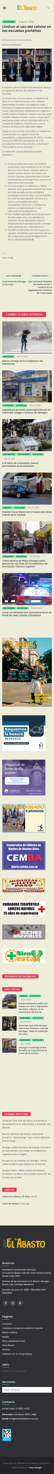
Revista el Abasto (11, 44)
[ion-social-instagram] (13, 1303)
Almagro (8, 405)
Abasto (7, 507)
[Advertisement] (27, 1083)
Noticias (9, 21)
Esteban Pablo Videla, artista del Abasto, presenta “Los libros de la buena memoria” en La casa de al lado (26, 1174)
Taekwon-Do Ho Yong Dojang (17, 1353)
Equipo (5, 1336)
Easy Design (35, 1467)
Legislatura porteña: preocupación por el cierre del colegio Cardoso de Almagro (26, 411)
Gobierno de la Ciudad (14, 1371)
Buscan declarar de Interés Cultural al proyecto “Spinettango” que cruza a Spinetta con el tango (26, 1137)
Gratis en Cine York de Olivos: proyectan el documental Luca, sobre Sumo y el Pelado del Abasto (26, 1124)
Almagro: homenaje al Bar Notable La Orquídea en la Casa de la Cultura (33, 1050)
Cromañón (24, 454)
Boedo (23, 996)
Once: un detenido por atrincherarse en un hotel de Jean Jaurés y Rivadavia (27, 614)
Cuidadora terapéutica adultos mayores (22, 1328)
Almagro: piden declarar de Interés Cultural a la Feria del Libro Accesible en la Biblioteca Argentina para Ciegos (26, 1151)
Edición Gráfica (9, 1332)
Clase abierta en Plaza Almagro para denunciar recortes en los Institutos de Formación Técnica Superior (24, 563)
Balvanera (9, 454)
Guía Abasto (8, 1345)
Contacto (7, 1323)
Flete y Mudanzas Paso (13, 1341)
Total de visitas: (10, 1203)
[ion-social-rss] (20, 1303)
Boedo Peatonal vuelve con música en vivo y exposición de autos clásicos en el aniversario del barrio (33, 1007)
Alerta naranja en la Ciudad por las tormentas (22, 362)
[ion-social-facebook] (6, 1303)
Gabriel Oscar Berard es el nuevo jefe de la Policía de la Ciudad (27, 513)
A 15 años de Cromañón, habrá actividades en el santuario (20, 465)
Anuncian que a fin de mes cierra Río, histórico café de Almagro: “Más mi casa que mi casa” (33, 1030)
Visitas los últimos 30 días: (16, 1196)
